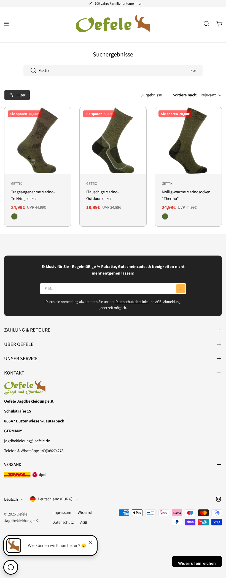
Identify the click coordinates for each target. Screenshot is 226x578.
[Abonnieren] (180, 288)
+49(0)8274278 (51, 450)
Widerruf (85, 512)
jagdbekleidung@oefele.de (27, 440)
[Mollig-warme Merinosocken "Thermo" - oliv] (165, 216)
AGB (158, 301)
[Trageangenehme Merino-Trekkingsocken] (37, 140)
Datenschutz (63, 522)
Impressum (61, 512)
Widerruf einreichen (197, 563)
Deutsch (11, 499)
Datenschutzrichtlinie (131, 301)
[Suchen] (206, 23)
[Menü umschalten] (6, 23)
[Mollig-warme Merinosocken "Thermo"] (188, 140)
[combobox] (113, 70)
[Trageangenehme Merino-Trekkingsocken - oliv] (14, 216)
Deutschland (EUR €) (55, 498)
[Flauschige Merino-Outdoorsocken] (113, 140)
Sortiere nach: (185, 94)
